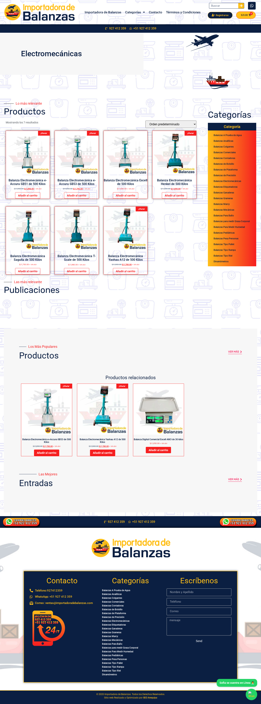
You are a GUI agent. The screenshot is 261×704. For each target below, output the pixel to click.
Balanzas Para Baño (224, 215)
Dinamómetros (221, 261)
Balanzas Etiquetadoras (225, 187)
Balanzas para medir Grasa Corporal (232, 221)
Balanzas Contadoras (224, 158)
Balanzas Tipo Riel (223, 255)
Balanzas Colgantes (224, 146)
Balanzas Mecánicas (224, 210)
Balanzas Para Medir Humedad (229, 227)
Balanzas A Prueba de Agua (228, 135)
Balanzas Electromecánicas (227, 181)
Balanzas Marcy (222, 204)
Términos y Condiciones (183, 12)
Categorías (133, 12)
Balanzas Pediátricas (224, 232)
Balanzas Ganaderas (224, 192)
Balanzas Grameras (223, 198)
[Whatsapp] (252, 6)
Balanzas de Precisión (225, 175)
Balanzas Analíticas (223, 141)
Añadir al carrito (27, 195)
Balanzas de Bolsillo (224, 164)
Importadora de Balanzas (103, 12)
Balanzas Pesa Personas (226, 238)
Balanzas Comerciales (225, 152)
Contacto (155, 12)
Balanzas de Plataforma (225, 169)
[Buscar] (241, 5)
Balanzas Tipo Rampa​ (225, 250)
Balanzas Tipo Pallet (224, 244)
